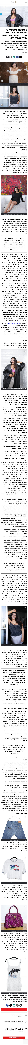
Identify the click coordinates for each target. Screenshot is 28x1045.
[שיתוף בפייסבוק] (17, 57)
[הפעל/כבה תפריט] (26, 2)
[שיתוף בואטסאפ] (14, 57)
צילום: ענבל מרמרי (22, 26)
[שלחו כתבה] (10, 57)
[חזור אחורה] (1, 2)
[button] (14, 85)
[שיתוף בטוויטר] (20, 57)
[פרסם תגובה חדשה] (7, 57)
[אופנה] (14, 2)
